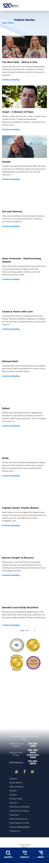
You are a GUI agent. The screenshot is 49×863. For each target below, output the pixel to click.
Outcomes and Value (19, 811)
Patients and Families (19, 807)
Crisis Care (14, 815)
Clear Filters (8, 23)
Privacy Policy (15, 799)
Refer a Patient (16, 787)
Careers (13, 779)
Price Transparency (18, 819)
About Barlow (15, 783)
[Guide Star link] (32, 771)
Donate (12, 791)
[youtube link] (18, 771)
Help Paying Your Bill (19, 823)
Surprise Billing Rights (19, 827)
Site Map (24, 847)
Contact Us (14, 831)
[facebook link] (26, 771)
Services (13, 803)
